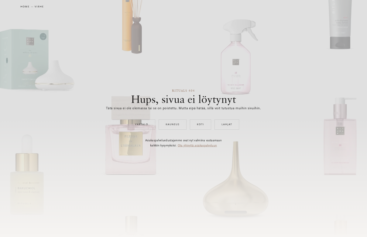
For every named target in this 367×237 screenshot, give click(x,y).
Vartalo (141, 124)
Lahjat (227, 124)
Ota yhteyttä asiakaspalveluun (197, 145)
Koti (200, 124)
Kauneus (172, 124)
